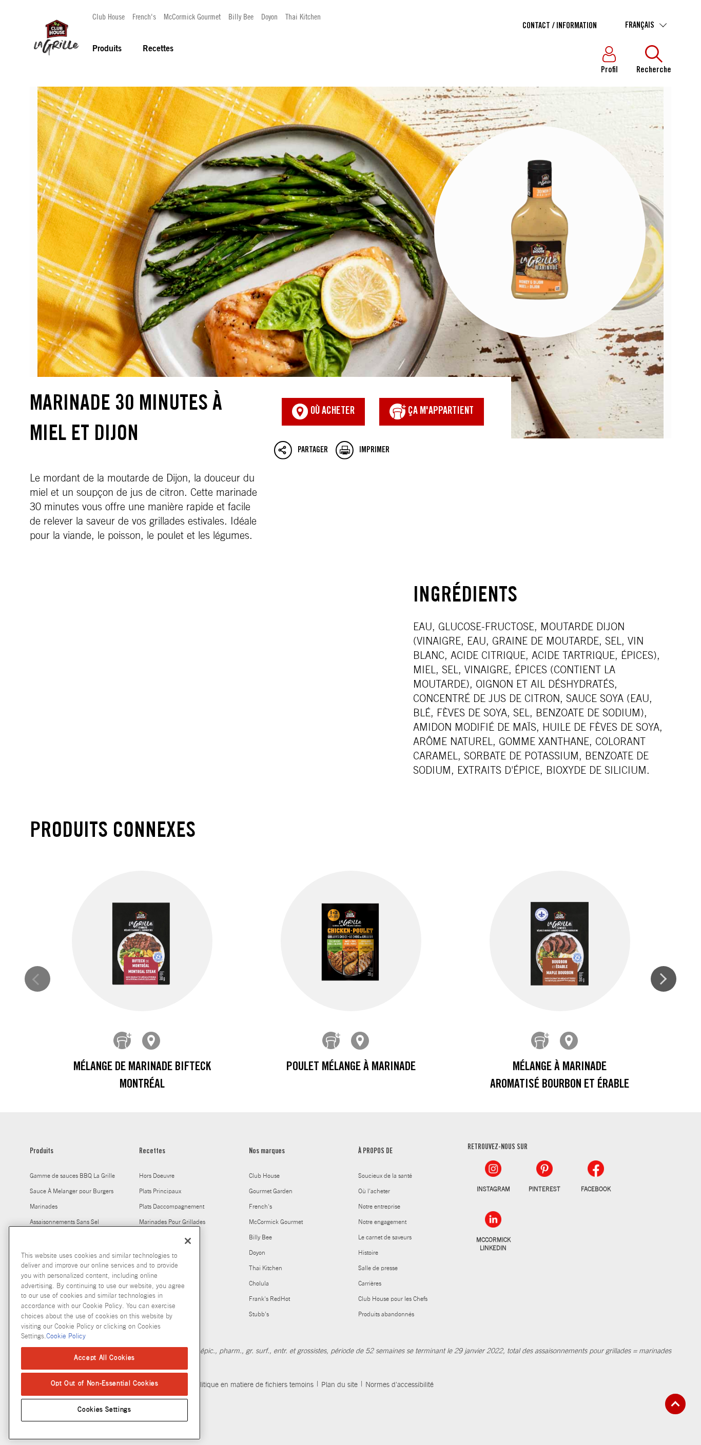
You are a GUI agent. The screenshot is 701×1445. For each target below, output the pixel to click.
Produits (107, 49)
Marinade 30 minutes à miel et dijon (350, 262)
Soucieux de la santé (385, 1176)
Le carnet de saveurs (385, 1237)
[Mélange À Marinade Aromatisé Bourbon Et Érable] (560, 941)
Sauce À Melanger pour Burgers (71, 1191)
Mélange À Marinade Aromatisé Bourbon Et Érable (559, 1076)
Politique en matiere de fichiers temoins (253, 1385)
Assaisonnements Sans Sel (64, 1222)
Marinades (43, 1206)
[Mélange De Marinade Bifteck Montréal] (142, 941)
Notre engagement (382, 1222)
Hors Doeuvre (156, 1176)
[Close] (188, 1241)
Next (663, 979)
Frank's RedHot (269, 1299)
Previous (37, 979)
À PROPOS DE (375, 1151)
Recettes (158, 49)
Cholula (259, 1283)
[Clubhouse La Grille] (55, 61)
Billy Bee (241, 16)
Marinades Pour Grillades (172, 1222)
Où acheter (331, 412)
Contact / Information (559, 26)
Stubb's (259, 1314)
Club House (108, 16)
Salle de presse (378, 1268)
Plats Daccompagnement (171, 1206)
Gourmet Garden (271, 1191)
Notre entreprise (379, 1206)
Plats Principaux (160, 1191)
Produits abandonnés (386, 1314)
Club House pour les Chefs (392, 1299)
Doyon (269, 16)
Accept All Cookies (104, 1358)
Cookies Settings (104, 1410)
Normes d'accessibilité (399, 1385)
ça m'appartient (440, 412)
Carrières (369, 1283)
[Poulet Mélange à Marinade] (351, 941)
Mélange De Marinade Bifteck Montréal (142, 1076)
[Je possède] (122, 1041)
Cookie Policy (66, 1336)
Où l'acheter (374, 1191)
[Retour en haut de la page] (675, 1404)
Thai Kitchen (303, 16)
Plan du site (339, 1385)
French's (144, 16)
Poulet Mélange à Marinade (351, 1067)
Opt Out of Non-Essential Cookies (105, 1383)
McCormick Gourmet (192, 16)
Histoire (368, 1253)
